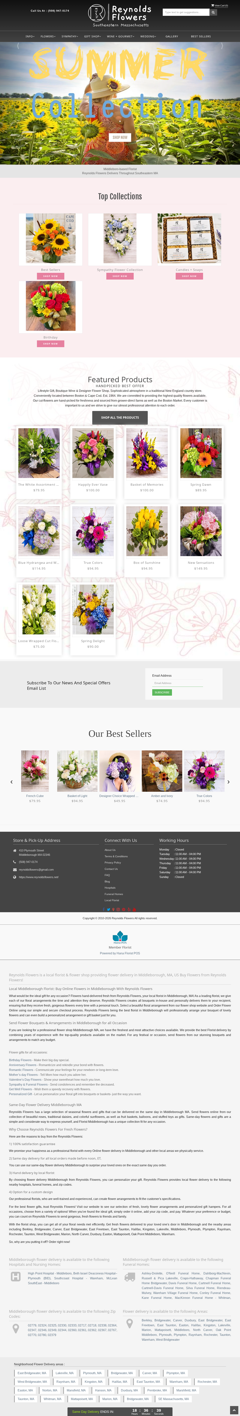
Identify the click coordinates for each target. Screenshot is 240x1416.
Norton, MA (49, 1390)
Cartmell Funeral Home (214, 1283)
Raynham (195, 1334)
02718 (92, 1325)
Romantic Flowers (21, 1069)
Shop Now (50, 276)
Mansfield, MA (76, 1390)
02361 (82, 1330)
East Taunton (166, 1325)
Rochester (210, 1334)
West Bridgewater (168, 1339)
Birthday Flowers (20, 1060)
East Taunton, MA (148, 1381)
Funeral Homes (114, 894)
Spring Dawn (201, 484)
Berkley (147, 1320)
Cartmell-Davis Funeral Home (162, 1288)
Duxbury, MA (129, 1390)
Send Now (120, 137)
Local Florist (112, 900)
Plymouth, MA (92, 1373)
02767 (112, 1330)
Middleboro (181, 1330)
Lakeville (224, 1325)
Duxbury (190, 1320)
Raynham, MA (65, 1381)
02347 (32, 1330)
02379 (52, 1335)
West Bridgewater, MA (32, 1381)
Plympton (180, 1334)
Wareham (148, 1339)
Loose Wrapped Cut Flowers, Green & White (39, 641)
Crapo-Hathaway (191, 1278)
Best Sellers (201, 36)
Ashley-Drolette (152, 1273)
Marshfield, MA (186, 1390)
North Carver (202, 1330)
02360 (72, 1330)
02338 (102, 1325)
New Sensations (201, 562)
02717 (82, 1325)
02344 (62, 1330)
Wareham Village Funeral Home (175, 1293)
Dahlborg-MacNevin (216, 1273)
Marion (146, 1330)
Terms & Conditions (116, 856)
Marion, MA (110, 1399)
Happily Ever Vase (93, 484)
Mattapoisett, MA (82, 1399)
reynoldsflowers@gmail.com (36, 869)
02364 (112, 1325)
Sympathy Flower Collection (120, 270)
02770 (32, 1335)
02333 (72, 1325)
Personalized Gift (20, 1094)
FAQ (107, 875)
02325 (52, 1325)
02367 (102, 1330)
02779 (32, 1325)
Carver (177, 1320)
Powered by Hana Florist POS (120, 953)
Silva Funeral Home (200, 1288)
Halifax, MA (119, 1381)
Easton (183, 1325)
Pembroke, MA (157, 1390)
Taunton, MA (26, 1399)
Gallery (172, 36)
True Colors (93, 562)
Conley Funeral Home (215, 1293)
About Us (110, 849)
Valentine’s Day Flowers (25, 1079)
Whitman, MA (53, 1399)
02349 (52, 1330)
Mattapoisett (163, 1330)
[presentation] (11, 781)
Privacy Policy (113, 862)
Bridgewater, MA (122, 1373)
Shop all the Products (120, 417)
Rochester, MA (207, 1381)
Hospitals (110, 887)
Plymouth (165, 1334)
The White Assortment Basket (39, 484)
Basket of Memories (147, 484)
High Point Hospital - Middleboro (50, 1273)
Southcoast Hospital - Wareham (78, 1278)
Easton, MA (25, 1390)
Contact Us (111, 868)
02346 (42, 1330)
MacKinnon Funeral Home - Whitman (202, 1297)
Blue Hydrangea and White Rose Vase (39, 562)
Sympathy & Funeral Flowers (28, 1084)
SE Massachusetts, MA (173, 1399)
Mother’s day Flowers (23, 1074)
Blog (107, 881)
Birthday (51, 337)
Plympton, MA (175, 1373)
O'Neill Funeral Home (183, 1273)
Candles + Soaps (189, 270)
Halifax (196, 1325)
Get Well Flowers (20, 1089)
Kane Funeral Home (157, 1297)
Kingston (209, 1325)
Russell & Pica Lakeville (160, 1278)
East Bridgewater (210, 1320)
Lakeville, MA (65, 1373)
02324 (42, 1325)
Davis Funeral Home (183, 1283)
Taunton (225, 1334)
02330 (62, 1325)
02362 (92, 1330)
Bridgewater (162, 1320)
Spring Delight (93, 641)
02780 (42, 1335)
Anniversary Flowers (22, 1065)
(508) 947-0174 (58, 10)
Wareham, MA (179, 1381)
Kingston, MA (94, 1381)
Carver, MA (149, 1373)
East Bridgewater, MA (32, 1373)
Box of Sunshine (147, 562)
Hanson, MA (103, 1390)
